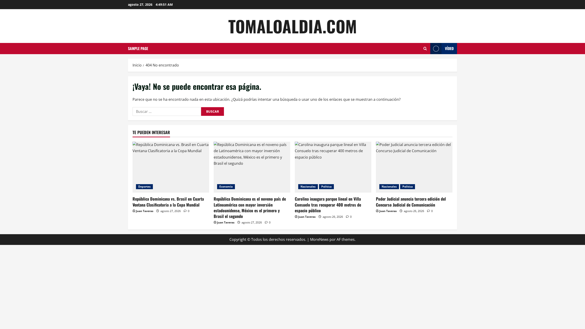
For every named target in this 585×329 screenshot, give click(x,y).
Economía (226, 186)
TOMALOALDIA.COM (292, 26)
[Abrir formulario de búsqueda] (425, 48)
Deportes (144, 186)
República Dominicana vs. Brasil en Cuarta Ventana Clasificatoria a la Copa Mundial (168, 201)
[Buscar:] (167, 111)
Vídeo (449, 48)
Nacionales (308, 186)
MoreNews (319, 239)
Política (326, 186)
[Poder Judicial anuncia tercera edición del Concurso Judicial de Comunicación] (414, 167)
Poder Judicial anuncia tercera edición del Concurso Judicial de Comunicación (411, 201)
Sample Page (138, 48)
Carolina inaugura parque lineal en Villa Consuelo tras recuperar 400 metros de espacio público (328, 204)
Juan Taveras (144, 211)
